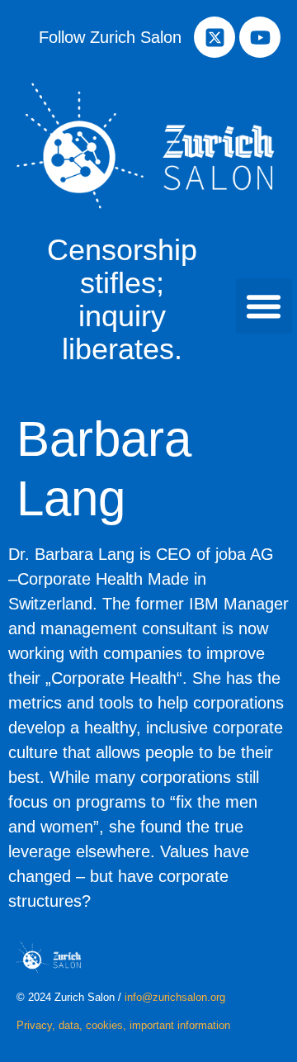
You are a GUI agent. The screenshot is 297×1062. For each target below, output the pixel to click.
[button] (264, 306)
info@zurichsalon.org (175, 997)
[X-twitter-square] (214, 37)
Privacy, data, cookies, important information (123, 1025)
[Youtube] (259, 37)
